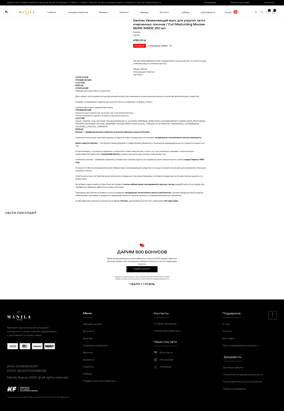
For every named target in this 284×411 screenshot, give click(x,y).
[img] (6, 12)
